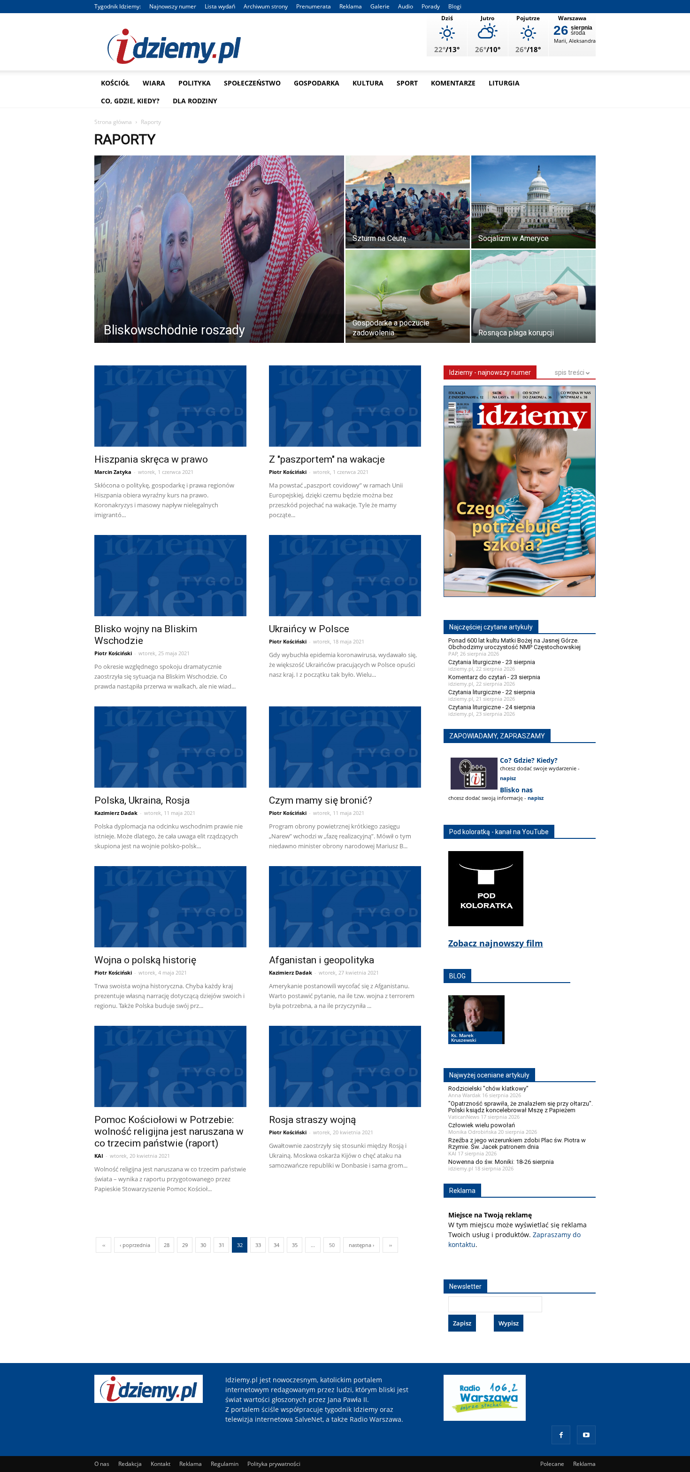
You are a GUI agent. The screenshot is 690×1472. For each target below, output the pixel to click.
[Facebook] (561, 1435)
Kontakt (160, 1464)
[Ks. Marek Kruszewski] (476, 1028)
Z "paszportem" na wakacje (327, 459)
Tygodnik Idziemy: (117, 6)
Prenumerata (313, 6)
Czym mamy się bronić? (320, 800)
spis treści (570, 372)
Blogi (454, 6)
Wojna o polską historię (145, 960)
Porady (431, 6)
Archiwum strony (266, 6)
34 (276, 1244)
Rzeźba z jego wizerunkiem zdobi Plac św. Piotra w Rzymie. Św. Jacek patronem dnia (517, 1143)
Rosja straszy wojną (312, 1119)
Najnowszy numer (172, 6)
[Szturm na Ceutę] (407, 203)
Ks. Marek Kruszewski (463, 1037)
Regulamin (224, 1464)
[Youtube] (586, 1435)
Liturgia (504, 82)
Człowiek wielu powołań (481, 1125)
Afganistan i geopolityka (321, 960)
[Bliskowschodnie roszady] (219, 252)
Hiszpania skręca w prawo (151, 459)
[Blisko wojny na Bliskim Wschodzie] (170, 577)
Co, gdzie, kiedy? (130, 100)
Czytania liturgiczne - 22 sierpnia (491, 692)
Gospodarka (316, 82)
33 (258, 1244)
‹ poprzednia (135, 1244)
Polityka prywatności (273, 1464)
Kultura (368, 82)
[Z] (345, 407)
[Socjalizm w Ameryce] (533, 203)
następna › (361, 1244)
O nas (101, 1464)
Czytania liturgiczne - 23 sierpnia (491, 662)
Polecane (552, 1464)
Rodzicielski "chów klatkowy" (488, 1088)
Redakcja (130, 1464)
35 (295, 1244)
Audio (405, 6)
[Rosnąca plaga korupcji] (533, 298)
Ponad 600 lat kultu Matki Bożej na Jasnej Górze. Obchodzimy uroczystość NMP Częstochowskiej (514, 644)
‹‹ (103, 1244)
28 (166, 1244)
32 (240, 1244)
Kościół (115, 82)
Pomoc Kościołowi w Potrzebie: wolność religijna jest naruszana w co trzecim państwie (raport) (169, 1131)
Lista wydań (220, 6)
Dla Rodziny (195, 100)
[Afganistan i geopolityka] (345, 908)
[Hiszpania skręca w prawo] (170, 407)
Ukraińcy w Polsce (309, 629)
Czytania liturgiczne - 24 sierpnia (491, 707)
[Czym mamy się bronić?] (345, 748)
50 (332, 1244)
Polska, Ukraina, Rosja (142, 800)
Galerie (380, 6)
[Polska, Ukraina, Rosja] (170, 748)
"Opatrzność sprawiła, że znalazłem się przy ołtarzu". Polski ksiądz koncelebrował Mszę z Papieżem (520, 1107)
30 (203, 1244)
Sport (407, 82)
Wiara (154, 82)
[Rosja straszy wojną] (345, 1068)
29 (185, 1244)
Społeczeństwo (252, 82)
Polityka (194, 82)
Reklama (350, 6)
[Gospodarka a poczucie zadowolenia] (407, 298)
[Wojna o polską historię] (170, 908)
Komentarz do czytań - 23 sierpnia (494, 677)
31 (221, 1244)
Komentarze (453, 82)
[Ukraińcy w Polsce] (345, 577)
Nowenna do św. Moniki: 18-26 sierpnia (501, 1161)
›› (390, 1244)
